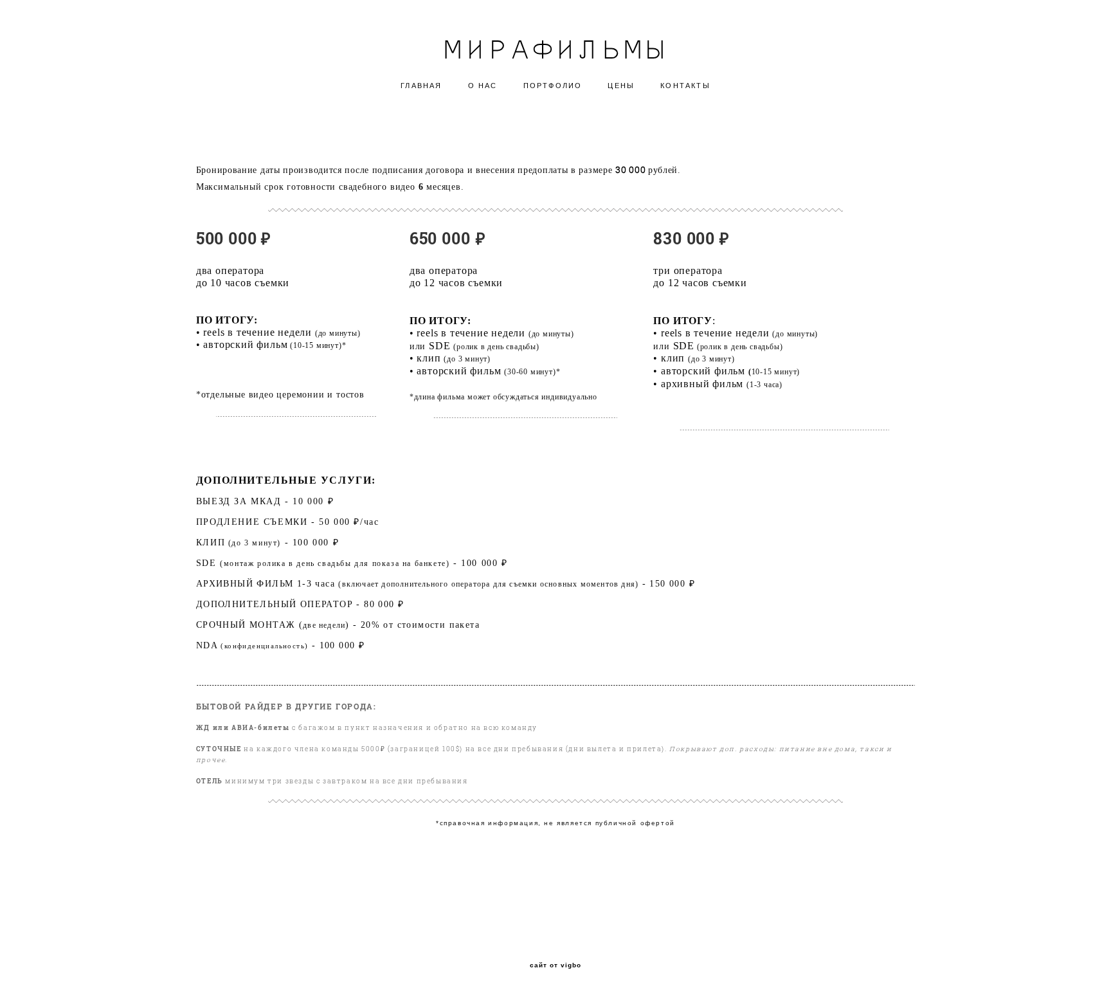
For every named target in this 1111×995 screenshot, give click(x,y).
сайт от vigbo (555, 965)
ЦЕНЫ (621, 85)
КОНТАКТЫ (685, 85)
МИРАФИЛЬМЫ (555, 48)
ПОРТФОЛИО (553, 85)
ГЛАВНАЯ (421, 85)
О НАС (483, 85)
